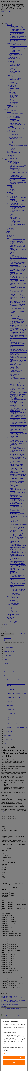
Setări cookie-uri (14, 1066)
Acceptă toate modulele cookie (13, 1057)
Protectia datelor (6, 1053)
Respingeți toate (14, 1061)
